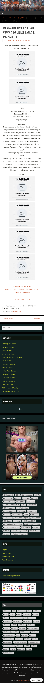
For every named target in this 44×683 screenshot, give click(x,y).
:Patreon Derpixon (19, 534)
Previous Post (7, 319)
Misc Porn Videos (8, 364)
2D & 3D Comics (8, 347)
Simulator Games (8, 385)
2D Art (37, 495)
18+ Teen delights (21, 518)
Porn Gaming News (9, 374)
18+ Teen (7, 518)
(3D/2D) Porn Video (9, 344)
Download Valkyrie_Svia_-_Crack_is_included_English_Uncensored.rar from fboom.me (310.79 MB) (22, 289)
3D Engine (30, 624)
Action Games (7, 351)
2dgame (31, 501)
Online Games (7, 368)
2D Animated (27, 495)
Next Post (38, 319)
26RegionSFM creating (13, 524)
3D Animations (9, 511)
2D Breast (8, 498)
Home (5, 18)
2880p (24, 531)
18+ (26, 514)
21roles (17, 521)
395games (26, 527)
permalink (17, 311)
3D (24, 505)
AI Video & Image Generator (12, 357)
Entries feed (6, 553)
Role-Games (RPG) (8, 381)
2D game (20, 502)
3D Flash (6, 628)
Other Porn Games (9, 371)
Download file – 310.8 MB (22, 299)
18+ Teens (36, 518)
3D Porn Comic (25, 631)
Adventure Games (8, 354)
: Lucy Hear (34, 531)
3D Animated (9, 508)
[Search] (39, 328)
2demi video (8, 501)
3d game (14, 628)
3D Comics (17, 514)
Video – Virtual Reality (10, 388)
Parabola (21, 680)
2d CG (17, 498)
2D (17, 495)
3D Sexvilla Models (8, 635)
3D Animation (23, 508)
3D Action (32, 505)
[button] (36, 680)
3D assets (32, 511)
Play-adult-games (10, 2)
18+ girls (34, 514)
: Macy (6, 534)
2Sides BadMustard (11, 505)
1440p (6, 531)
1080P (36, 527)
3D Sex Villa (35, 631)
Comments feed (8, 557)
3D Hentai (22, 628)
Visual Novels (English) (17, 18)
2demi (34, 498)
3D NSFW (15, 631)
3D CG (6, 514)
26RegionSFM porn (32, 524)
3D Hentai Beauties (33, 628)
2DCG (26, 498)
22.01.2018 (7, 40)
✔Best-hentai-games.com (11, 576)
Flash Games (7, 361)
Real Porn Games (8, 378)
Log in (4, 550)
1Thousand (8, 495)
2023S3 (15, 531)
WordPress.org (7, 560)
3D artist (22, 511)
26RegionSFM (29, 521)
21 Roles (7, 521)
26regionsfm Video (11, 527)
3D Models (6, 631)
